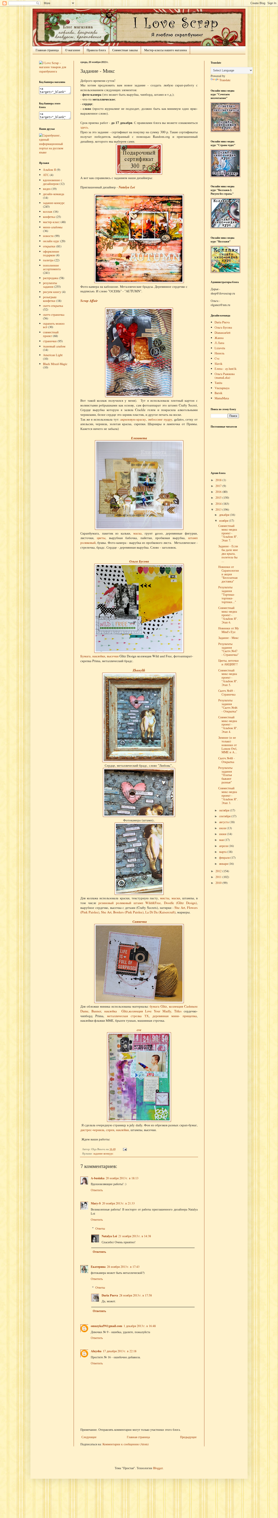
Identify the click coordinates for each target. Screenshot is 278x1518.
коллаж (47, 211)
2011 (218, 877)
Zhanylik (139, 670)
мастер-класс (51, 222)
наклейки (122, 1130)
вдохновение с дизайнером (52, 182)
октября (224, 810)
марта (223, 852)
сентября (225, 816)
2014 (218, 504)
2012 (218, 871)
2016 (218, 492)
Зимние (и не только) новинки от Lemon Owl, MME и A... (227, 744)
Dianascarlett (222, 333)
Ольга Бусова (139, 561)
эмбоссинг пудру (160, 419)
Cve (217, 358)
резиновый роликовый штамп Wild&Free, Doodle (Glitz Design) (147, 903)
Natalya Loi (127, 187)
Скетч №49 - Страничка (226, 692)
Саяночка (139, 921)
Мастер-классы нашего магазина (165, 50)
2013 (218, 509)
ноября (224, 520)
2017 (218, 486)
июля (223, 828)
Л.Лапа (219, 343)
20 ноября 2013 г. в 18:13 (122, 1178)
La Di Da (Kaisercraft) (160, 912)
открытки (49, 246)
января (224, 864)
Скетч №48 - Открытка (226, 760)
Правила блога (96, 50)
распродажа (50, 278)
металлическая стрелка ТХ (128, 1016)
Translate (224, 80)
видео (47, 189)
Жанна (219, 338)
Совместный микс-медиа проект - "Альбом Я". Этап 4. (228, 724)
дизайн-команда (53, 194)
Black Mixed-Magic (55, 364)
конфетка (49, 217)
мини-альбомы (52, 227)
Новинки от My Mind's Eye (228, 630)
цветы (101, 538)
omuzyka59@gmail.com (106, 1326)
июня (223, 834)
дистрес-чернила (92, 1130)
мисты (164, 898)
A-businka (97, 1178)
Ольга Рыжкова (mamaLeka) (225, 376)
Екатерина (98, 1266)
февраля (224, 857)
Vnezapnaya (222, 388)
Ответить (97, 1190)
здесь (84, 127)
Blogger (158, 1468)
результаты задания (50, 285)
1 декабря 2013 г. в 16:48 (140, 1326)
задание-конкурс (103, 1153)
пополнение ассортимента (52, 267)
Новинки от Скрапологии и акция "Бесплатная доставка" (228, 574)
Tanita (218, 383)
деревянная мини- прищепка (173, 1016)
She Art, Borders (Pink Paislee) (122, 912)
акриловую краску (133, 419)
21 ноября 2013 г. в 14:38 (134, 1236)
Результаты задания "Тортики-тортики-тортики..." (227, 594)
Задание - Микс (228, 638)
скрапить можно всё (54, 325)
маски (176, 898)
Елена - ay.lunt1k (226, 369)
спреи (110, 1130)
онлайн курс (51, 241)
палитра (48, 260)
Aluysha (96, 1351)
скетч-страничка (53, 314)
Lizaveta (220, 348)
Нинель (219, 353)
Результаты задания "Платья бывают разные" (225, 775)
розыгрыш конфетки (49, 299)
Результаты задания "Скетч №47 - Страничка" (228, 649)
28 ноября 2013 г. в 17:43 (123, 1267)
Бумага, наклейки (92, 656)
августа (224, 822)
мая (222, 840)
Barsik (218, 393)
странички (50, 341)
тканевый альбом (54, 346)
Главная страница (47, 50)
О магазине (72, 50)
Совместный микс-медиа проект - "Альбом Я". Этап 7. (228, 533)
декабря (224, 515)
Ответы (100, 1228)
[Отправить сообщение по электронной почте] (124, 1149)
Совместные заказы (125, 50)
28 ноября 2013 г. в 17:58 (135, 1295)
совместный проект (51, 334)
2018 (218, 480)
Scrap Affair (89, 300)
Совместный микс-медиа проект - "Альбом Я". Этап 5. (228, 677)
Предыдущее (188, 1437)
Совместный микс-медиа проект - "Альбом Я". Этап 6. (228, 615)
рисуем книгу (52, 292)
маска (137, 533)
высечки (113, 656)
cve (139, 1029)
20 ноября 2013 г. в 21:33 (118, 1203)
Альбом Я (49, 170)
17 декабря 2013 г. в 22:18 (119, 1351)
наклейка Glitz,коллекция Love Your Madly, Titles (143, 1011)
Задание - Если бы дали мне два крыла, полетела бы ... (228, 553)
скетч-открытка (53, 306)
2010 (218, 883)
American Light (53, 355)
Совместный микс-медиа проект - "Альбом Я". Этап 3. (228, 795)
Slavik (218, 364)
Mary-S (96, 1203)
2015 (218, 497)
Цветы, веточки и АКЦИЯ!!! (228, 662)
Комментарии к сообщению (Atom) (126, 1444)
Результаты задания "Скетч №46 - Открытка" (227, 705)
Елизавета (139, 438)
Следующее (88, 1437)
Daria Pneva (110, 1295)
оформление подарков (51, 253)
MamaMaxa (222, 398)
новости (48, 236)
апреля (224, 846)
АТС (46, 175)
